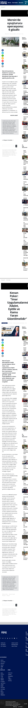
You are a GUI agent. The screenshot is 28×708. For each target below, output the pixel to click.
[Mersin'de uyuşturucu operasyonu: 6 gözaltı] (10, 41)
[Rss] (13, 638)
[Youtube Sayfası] (8, 638)
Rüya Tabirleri (9, 678)
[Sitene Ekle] (17, 638)
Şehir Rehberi (2, 691)
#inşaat (8, 595)
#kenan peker (5, 594)
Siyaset (2, 665)
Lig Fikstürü (3, 683)
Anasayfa (3, 7)
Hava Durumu (2, 673)
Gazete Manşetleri (3, 694)
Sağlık (2, 666)
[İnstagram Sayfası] (6, 638)
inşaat (14, 388)
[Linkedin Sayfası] (10, 638)
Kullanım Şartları (14, 643)
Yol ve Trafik (2, 676)
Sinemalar (3, 687)
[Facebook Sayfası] (1, 638)
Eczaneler (3, 681)
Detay (15, 706)
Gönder (16, 146)
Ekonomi (21, 2)
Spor (2, 668)
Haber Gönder (14, 646)
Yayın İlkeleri (3, 644)
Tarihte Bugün (2, 685)
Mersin (9, 2)
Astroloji (10, 680)
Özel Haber (15, 2)
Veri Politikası (3, 646)
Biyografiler (10, 676)
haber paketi (2, 705)
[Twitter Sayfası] (3, 638)
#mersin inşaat (12, 594)
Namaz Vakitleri (2, 679)
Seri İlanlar (3, 689)
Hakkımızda (3, 643)
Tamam (20, 706)
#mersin (4, 595)
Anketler (9, 674)
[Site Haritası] (15, 638)
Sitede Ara (10, 673)
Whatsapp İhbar (14, 644)
